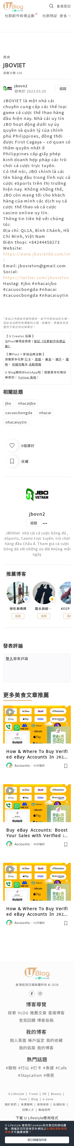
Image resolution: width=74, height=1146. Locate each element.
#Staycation (30, 1075)
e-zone (49, 1099)
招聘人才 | (30, 1110)
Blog (37, 1099)
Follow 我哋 (27, 377)
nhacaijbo (27, 403)
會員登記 (64, 6)
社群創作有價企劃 (20, 15)
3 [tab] (40, 31)
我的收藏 (54, 1040)
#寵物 (11, 1068)
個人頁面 (18, 1040)
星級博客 (56, 1013)
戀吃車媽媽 (18, 608)
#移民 (49, 1075)
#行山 (23, 1068)
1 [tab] (28, 31)
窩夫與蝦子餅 (44, 608)
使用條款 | (45, 1104)
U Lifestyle (18, 1094)
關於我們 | (13, 1104)
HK (46, 1094)
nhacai (45, 412)
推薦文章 (38, 1013)
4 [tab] (46, 31)
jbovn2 (20, 85)
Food (25, 1099)
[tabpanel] (37, 26)
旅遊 (38, 359)
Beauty (58, 1094)
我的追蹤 (27, 1047)
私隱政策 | (61, 1104)
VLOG (23, 1013)
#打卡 (36, 1068)
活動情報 (35, 364)
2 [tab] (34, 31)
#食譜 (48, 1068)
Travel (35, 1094)
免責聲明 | (29, 1104)
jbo (8, 403)
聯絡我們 (45, 1110)
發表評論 (17, 658)
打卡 (28, 359)
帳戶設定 (36, 1040)
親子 (58, 359)
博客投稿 (45, 1020)
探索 (12, 1013)
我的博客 (45, 1047)
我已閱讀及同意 (37, 1140)
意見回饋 (27, 1020)
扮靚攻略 (18, 364)
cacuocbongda (18, 412)
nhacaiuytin (16, 422)
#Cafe (61, 1068)
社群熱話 (49, 15)
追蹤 (63, 88)
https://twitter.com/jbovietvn (36, 277)
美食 (6, 56)
